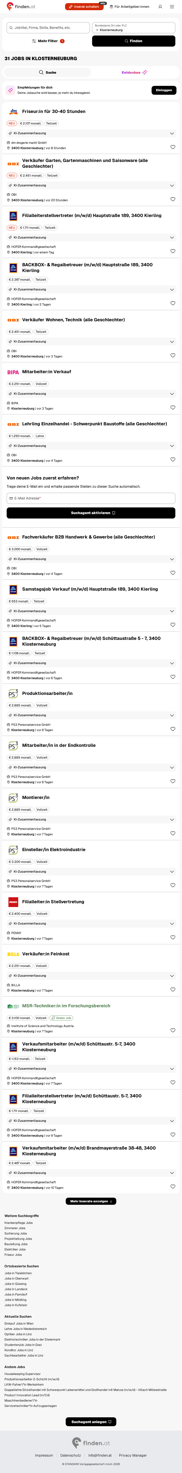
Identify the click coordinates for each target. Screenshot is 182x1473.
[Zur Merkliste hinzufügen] (173, 147)
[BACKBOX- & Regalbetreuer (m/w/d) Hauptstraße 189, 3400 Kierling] (91, 284)
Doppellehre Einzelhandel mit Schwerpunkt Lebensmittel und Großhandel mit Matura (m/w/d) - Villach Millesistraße (85, 1390)
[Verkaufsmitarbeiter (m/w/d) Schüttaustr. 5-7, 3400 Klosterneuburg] (91, 1063)
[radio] (47, 72)
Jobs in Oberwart (16, 1278)
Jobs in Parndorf (15, 1294)
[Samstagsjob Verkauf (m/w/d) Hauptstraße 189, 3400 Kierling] (91, 606)
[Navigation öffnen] (172, 6)
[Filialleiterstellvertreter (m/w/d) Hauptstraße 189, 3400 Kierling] (91, 232)
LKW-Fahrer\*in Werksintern (24, 1384)
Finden (136, 41)
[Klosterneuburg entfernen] (97, 30)
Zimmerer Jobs (14, 1228)
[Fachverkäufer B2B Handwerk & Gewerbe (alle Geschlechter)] (91, 554)
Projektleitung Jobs (18, 1239)
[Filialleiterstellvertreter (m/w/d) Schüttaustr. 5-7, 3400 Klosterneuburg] (91, 1115)
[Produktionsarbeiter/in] (91, 710)
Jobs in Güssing (15, 1284)
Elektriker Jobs (15, 1249)
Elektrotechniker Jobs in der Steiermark (32, 1339)
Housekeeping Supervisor (22, 1374)
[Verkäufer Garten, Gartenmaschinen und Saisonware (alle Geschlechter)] (91, 180)
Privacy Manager (133, 1455)
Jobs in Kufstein (15, 1305)
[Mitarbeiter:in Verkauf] (91, 388)
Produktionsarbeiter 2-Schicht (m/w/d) (31, 1379)
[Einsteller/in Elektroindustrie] (91, 866)
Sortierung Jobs (15, 1233)
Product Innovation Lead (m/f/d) (27, 1395)
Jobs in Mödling (15, 1300)
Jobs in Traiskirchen (18, 1273)
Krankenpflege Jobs (18, 1223)
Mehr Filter (50, 41)
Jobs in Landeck (16, 1289)
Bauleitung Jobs (16, 1244)
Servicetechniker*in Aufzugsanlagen (30, 1406)
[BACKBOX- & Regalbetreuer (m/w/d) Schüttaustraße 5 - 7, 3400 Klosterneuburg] (91, 658)
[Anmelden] (160, 7)
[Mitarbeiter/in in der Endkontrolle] (91, 762)
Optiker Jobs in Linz (18, 1334)
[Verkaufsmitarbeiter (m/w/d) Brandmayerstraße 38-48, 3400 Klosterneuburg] (91, 1167)
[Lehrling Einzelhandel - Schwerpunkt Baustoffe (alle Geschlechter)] (91, 440)
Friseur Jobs (13, 1255)
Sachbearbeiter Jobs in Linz (24, 1355)
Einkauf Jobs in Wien (19, 1323)
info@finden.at (100, 1455)
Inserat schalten (86, 6)
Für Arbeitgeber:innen (132, 6)
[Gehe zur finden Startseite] (21, 6)
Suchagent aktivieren (90, 513)
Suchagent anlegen (89, 1422)
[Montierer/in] (91, 814)
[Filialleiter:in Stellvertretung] (91, 918)
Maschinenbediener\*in (20, 1400)
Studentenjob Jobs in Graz (23, 1345)
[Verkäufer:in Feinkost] (91, 970)
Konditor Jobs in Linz (18, 1350)
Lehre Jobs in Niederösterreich (25, 1329)
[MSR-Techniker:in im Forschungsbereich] (91, 1016)
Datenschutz (70, 1455)
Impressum (44, 1455)
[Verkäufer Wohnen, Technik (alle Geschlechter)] (91, 336)
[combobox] (48, 27)
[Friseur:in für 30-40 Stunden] (91, 128)
